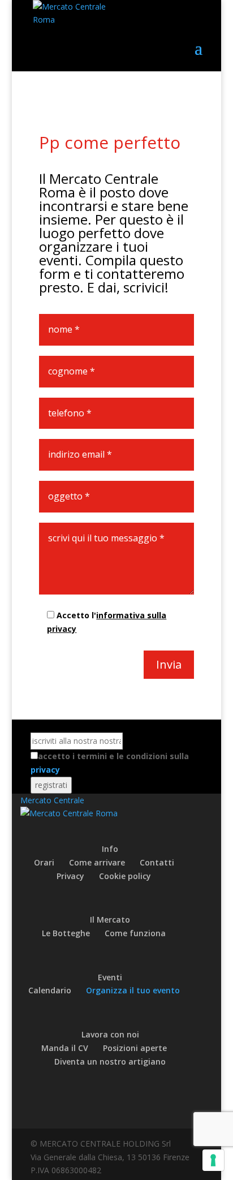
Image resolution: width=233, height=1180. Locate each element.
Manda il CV (64, 1048)
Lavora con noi (110, 1034)
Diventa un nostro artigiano (110, 1061)
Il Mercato (110, 919)
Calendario (49, 990)
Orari (44, 862)
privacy (45, 769)
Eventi (110, 977)
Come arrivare (97, 862)
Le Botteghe (66, 933)
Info (110, 848)
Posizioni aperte (135, 1048)
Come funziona (135, 933)
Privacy (70, 876)
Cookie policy (125, 876)
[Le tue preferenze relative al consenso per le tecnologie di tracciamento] (213, 1160)
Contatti (157, 862)
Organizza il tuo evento (133, 990)
